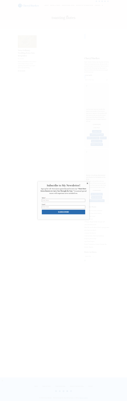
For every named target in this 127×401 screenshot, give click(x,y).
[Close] (87, 183)
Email (44, 204)
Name (44, 198)
